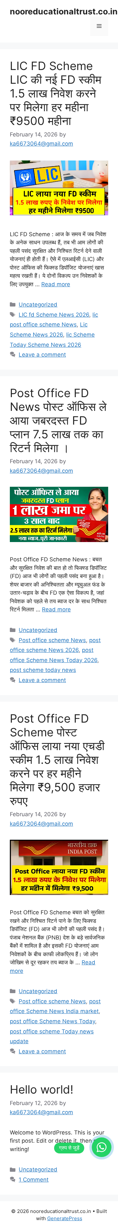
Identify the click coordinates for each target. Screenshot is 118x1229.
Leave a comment (42, 354)
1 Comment (34, 1179)
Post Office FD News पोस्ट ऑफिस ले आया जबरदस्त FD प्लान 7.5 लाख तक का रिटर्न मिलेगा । (58, 420)
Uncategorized (38, 304)
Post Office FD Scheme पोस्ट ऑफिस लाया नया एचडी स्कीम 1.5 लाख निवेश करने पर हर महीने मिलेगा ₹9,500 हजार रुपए (57, 759)
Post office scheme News (52, 640)
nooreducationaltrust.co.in (64, 11)
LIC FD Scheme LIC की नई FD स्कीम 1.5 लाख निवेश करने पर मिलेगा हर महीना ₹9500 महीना (55, 93)
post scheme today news (43, 670)
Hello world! (41, 1089)
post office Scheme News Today (52, 1021)
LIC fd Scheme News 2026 (54, 314)
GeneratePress (64, 1218)
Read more (55, 284)
